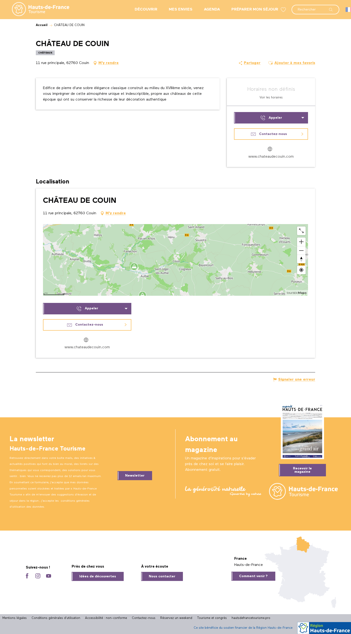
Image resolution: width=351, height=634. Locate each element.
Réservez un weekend (176, 618)
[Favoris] (284, 9)
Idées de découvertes (97, 576)
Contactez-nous (143, 618)
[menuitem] (36, 9)
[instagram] (37, 576)
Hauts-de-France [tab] (248, 565)
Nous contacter (162, 576)
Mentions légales (14, 618)
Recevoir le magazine (302, 470)
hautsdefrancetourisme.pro (251, 618)
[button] (315, 7)
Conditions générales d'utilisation (56, 618)
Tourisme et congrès (212, 618)
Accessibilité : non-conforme (106, 618)
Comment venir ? (253, 576)
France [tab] (240, 559)
